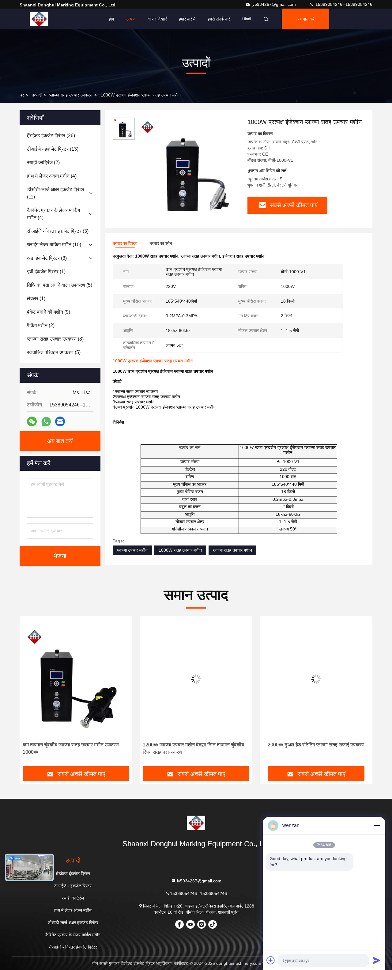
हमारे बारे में (187, 19)
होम (111, 19)
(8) (55, 339)
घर (22, 94)
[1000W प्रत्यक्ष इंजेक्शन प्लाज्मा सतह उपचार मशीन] (188, 169)
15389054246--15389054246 (343, 4)
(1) (46, 271)
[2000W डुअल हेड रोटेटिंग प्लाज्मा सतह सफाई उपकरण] (316, 679)
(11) (55, 193)
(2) (43, 162)
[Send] (377, 960)
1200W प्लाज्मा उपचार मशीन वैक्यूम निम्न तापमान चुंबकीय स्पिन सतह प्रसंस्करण (193, 748)
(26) (51, 135)
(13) (52, 149)
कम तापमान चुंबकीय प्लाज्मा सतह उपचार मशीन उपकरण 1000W (71, 748)
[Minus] (376, 825)
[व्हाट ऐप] (46, 421)
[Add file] (270, 960)
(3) (58, 231)
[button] (31, 693)
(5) (59, 285)
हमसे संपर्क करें (219, 19)
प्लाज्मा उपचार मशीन (132, 550)
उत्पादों (37, 94)
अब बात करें (305, 19)
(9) (48, 312)
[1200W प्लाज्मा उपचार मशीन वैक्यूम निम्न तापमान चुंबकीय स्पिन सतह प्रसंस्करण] (196, 679)
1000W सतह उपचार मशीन (180, 550)
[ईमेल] (60, 421)
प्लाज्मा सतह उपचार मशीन (232, 550)
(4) (52, 176)
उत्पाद (130, 19)
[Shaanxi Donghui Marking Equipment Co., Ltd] (39, 19)
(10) (54, 244)
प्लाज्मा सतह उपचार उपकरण (70, 94)
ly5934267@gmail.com (274, 4)
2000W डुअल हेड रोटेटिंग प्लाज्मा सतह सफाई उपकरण (316, 744)
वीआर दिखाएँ (157, 19)
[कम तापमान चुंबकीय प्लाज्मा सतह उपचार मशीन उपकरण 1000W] (76, 679)
